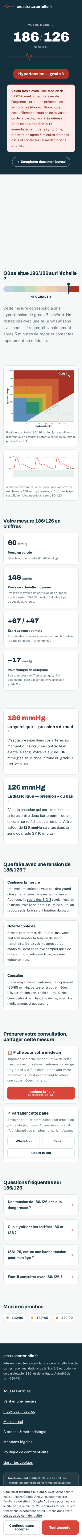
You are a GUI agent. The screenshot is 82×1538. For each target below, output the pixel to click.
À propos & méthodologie (24, 1432)
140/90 (67, 1317)
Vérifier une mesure (20, 1401)
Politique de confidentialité (26, 1452)
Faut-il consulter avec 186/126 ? (35, 1277)
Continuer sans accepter (21, 1527)
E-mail (58, 1141)
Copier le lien (41, 1153)
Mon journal (13, 1421)
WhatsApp (24, 1141)
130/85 (42, 1317)
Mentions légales (17, 1442)
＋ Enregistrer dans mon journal (41, 161)
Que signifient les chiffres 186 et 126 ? (35, 1230)
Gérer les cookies (18, 1462)
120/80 (17, 1317)
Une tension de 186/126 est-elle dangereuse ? (35, 1205)
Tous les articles (17, 1391)
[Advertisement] (41, 218)
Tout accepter (60, 1527)
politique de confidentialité (22, 1515)
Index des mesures (19, 1411)
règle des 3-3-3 (39, 899)
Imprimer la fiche (41, 1093)
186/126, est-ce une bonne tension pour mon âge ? (37, 1255)
